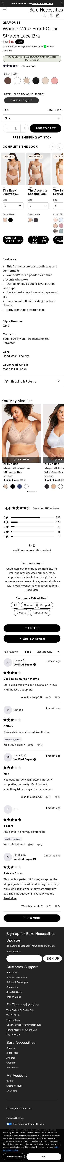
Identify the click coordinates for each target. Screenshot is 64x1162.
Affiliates (10, 1057)
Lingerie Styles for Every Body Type (23, 1024)
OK (44, 1156)
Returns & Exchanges (17, 982)
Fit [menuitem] (15, 605)
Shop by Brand (13, 996)
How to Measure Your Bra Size (21, 1029)
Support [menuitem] (45, 605)
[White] (17, 83)
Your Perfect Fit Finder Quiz (20, 1010)
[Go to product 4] (34, 491)
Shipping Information (16, 977)
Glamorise (11, 22)
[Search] (44, 15)
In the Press (12, 1052)
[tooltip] (42, 563)
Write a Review (40, 640)
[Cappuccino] (45, 83)
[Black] (35, 83)
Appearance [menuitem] (40, 612)
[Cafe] (26, 83)
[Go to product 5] (36, 491)
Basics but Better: (32, 3)
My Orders (11, 1090)
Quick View (21, 459)
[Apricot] (54, 83)
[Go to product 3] (32, 491)
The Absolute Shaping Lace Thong (37, 192)
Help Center (12, 972)
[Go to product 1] (27, 491)
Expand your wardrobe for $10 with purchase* (32, 58)
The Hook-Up (13, 1034)
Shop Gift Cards (14, 992)
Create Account (14, 1085)
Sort (28, 651)
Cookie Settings (14, 1156)
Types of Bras (13, 1020)
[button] (3, 9)
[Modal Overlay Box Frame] (31, 99)
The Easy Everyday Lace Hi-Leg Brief (11, 192)
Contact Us (12, 987)
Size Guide (54, 110)
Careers (10, 1048)
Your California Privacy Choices (28, 1124)
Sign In (9, 1080)
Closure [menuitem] (21, 612)
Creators (10, 1062)
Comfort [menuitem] (29, 605)
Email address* (13, 951)
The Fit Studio (13, 1015)
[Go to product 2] (30, 491)
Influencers (12, 1067)
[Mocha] (7, 83)
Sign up (52, 958)
